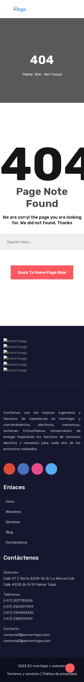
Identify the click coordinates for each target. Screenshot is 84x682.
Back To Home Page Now (42, 272)
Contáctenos (16, 542)
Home (29, 74)
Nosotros (13, 512)
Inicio (10, 501)
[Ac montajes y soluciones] (19, 9)
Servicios (13, 522)
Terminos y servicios (23, 674)
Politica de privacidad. (59, 674)
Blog (9, 532)
